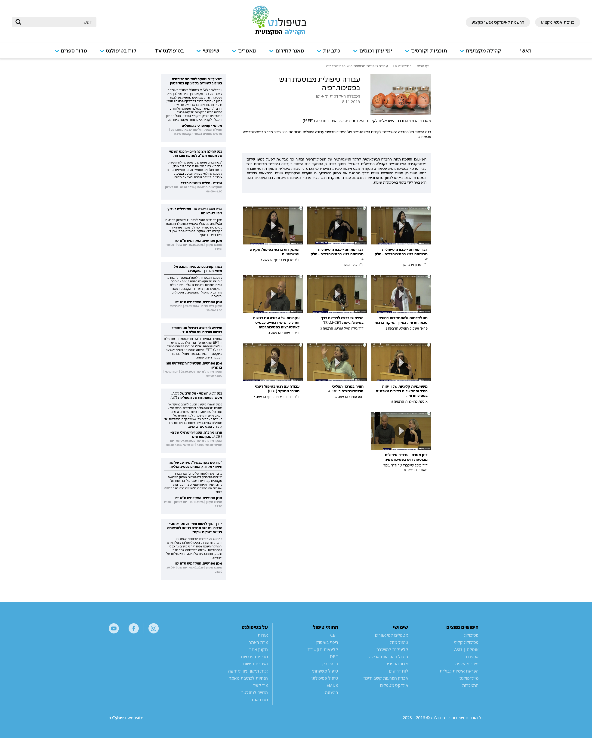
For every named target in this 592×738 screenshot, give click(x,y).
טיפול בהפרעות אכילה (388, 656)
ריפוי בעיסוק (327, 642)
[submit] (18, 22)
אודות (263, 635)
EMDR (332, 685)
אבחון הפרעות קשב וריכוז (385, 678)
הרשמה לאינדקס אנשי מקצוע (498, 22)
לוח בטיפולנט (121, 51)
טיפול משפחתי (325, 671)
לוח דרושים (398, 671)
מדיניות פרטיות (254, 656)
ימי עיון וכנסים (375, 51)
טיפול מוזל (398, 642)
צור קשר (260, 685)
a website (126, 717)
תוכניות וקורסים (429, 51)
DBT (334, 656)
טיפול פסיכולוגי (324, 678)
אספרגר (471, 656)
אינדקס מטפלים (394, 685)
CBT (334, 635)
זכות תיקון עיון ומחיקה (248, 671)
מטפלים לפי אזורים (391, 635)
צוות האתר (258, 642)
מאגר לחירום (289, 51)
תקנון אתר (258, 649)
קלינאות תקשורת (322, 649)
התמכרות (470, 685)
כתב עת (331, 51)
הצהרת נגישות (255, 664)
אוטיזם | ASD (466, 649)
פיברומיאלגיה (466, 664)
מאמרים (247, 51)
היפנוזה (331, 692)
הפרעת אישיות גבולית (459, 671)
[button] (483, 53)
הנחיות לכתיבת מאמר (248, 678)
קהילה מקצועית (483, 51)
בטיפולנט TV (169, 51)
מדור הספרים (396, 664)
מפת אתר (259, 699)
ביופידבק (330, 664)
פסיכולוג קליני (466, 642)
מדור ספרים (74, 51)
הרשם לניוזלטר (254, 692)
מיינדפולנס (468, 678)
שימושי (211, 51)
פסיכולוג (471, 635)
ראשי (525, 51)
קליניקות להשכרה (392, 649)
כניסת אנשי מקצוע (557, 22)
